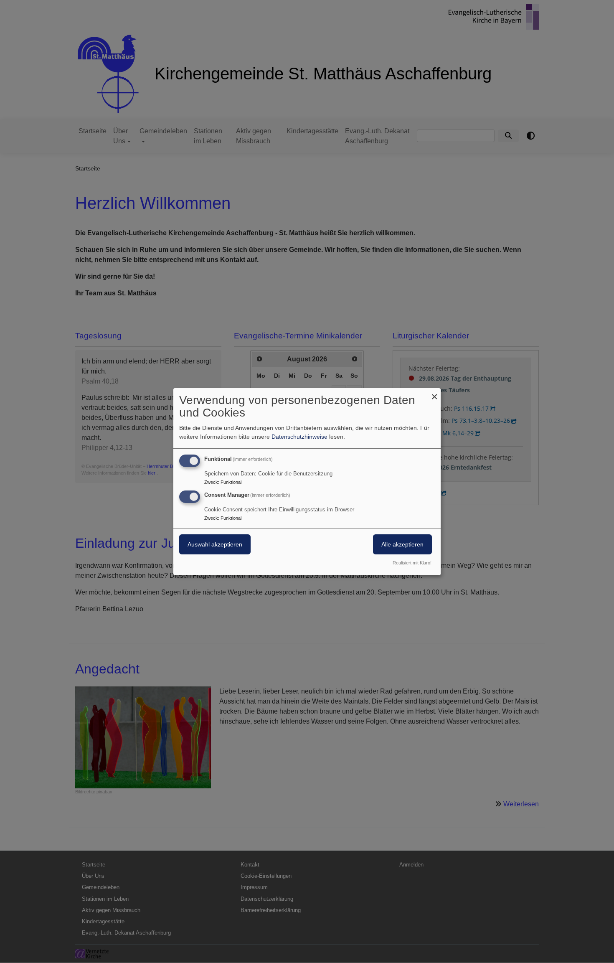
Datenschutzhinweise (299, 436)
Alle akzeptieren (402, 544)
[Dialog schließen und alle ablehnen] (434, 393)
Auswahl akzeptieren (215, 544)
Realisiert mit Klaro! (412, 562)
